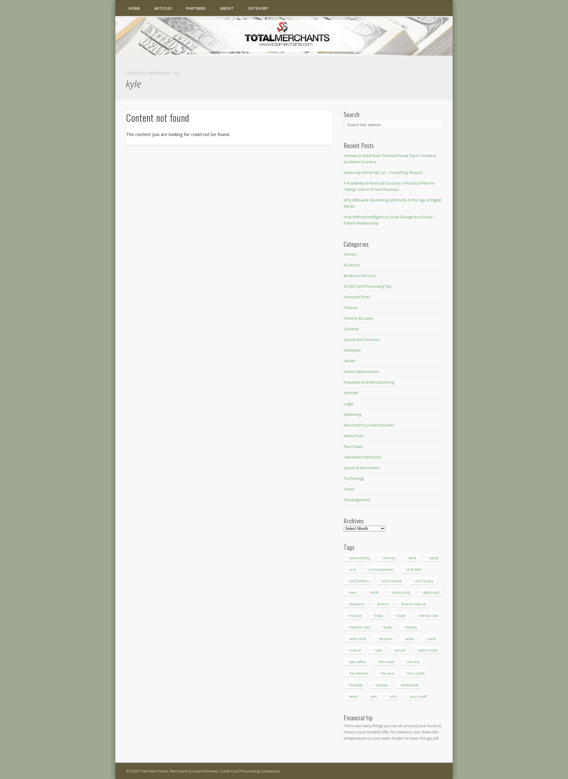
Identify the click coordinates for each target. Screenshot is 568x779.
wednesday (410, 684)
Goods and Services (361, 339)
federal (383, 604)
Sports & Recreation (362, 467)
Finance (351, 307)
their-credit (416, 673)
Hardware (352, 350)
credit (374, 592)
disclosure (357, 604)
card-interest (392, 581)
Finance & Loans (358, 318)
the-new (387, 673)
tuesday (382, 684)
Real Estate (353, 446)
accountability (359, 557)
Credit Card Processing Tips (368, 286)
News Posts (354, 435)
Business (351, 264)
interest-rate (428, 615)
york (393, 696)
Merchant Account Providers (369, 425)
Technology (354, 478)
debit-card (431, 592)
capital (434, 557)
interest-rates (360, 627)
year (373, 696)
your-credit (418, 696)
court (353, 592)
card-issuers (424, 581)
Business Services (359, 275)
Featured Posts (357, 296)
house (401, 615)
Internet (351, 392)
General (351, 328)
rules (378, 650)
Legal (348, 403)
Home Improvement (361, 371)
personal (386, 638)
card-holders (359, 581)
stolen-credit (428, 650)
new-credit (357, 638)
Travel (349, 489)
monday (410, 627)
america (389, 557)
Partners (196, 8)
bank (412, 557)
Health (349, 360)
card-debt (414, 569)
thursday (356, 684)
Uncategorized (357, 499)
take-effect (357, 661)
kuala (387, 627)
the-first (413, 661)
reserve (355, 650)
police (409, 638)
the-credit (386, 661)
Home (134, 8)
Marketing (352, 414)
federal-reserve (413, 604)
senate (400, 650)
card (352, 569)
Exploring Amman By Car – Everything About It (383, 172)
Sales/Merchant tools (362, 457)
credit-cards (401, 592)
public (432, 638)
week (353, 696)
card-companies (381, 569)
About (227, 8)
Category (258, 8)
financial (355, 615)
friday (379, 615)
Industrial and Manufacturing (369, 382)
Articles (163, 8)
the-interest (358, 673)
